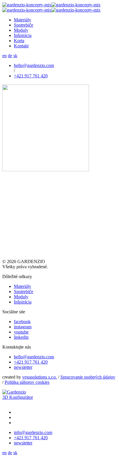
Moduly (21, 296)
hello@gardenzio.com (34, 65)
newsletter (23, 367)
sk (15, 55)
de (10, 55)
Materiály (22, 286)
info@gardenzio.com (33, 432)
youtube (21, 331)
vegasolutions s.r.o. (39, 377)
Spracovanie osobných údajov (87, 377)
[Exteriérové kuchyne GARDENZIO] (51, 7)
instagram (22, 326)
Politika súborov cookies (27, 382)
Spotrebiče (23, 291)
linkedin (21, 337)
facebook (22, 321)
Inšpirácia (22, 301)
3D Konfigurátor (17, 397)
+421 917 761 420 (31, 75)
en (4, 55)
